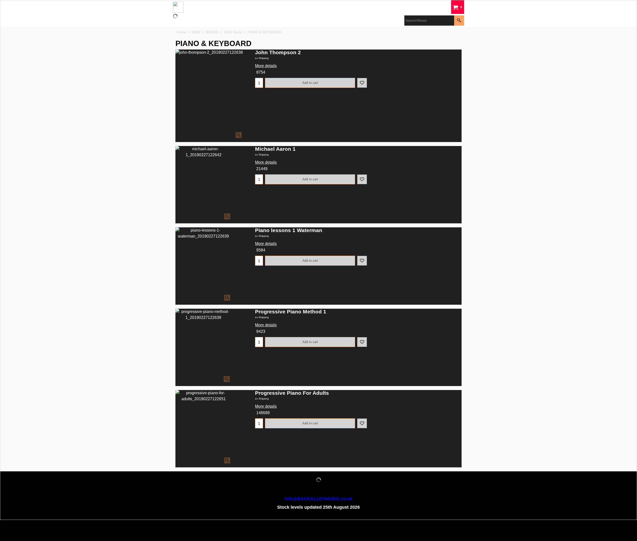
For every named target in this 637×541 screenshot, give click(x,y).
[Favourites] (362, 83)
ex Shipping (262, 58)
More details (266, 66)
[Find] (459, 20)
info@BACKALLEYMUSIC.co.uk (318, 498)
